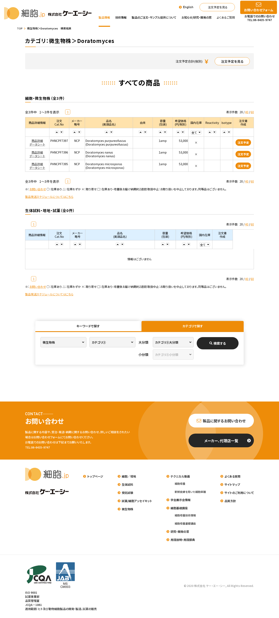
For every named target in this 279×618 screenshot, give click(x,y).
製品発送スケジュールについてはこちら (49, 197)
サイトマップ (232, 484)
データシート (37, 144)
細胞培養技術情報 (185, 515)
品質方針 (230, 501)
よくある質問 (232, 476)
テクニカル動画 (180, 476)
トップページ (95, 476)
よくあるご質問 (226, 17)
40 (246, 112)
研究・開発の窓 (180, 531)
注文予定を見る (218, 7)
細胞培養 (180, 484)
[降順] (61, 132)
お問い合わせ (37, 189)
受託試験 (127, 493)
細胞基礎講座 (179, 508)
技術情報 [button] (121, 17)
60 (252, 112)
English (188, 7)
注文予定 (243, 142)
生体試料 (127, 484)
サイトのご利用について (239, 493)
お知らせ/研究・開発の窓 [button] (197, 17)
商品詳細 (37, 141)
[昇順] (57, 132)
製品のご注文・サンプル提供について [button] (154, 17)
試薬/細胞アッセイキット (137, 501)
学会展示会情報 (181, 500)
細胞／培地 (129, 476)
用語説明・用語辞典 (183, 540)
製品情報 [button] (104, 17)
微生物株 (127, 509)
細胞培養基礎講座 (185, 523)
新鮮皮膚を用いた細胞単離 (190, 492)
